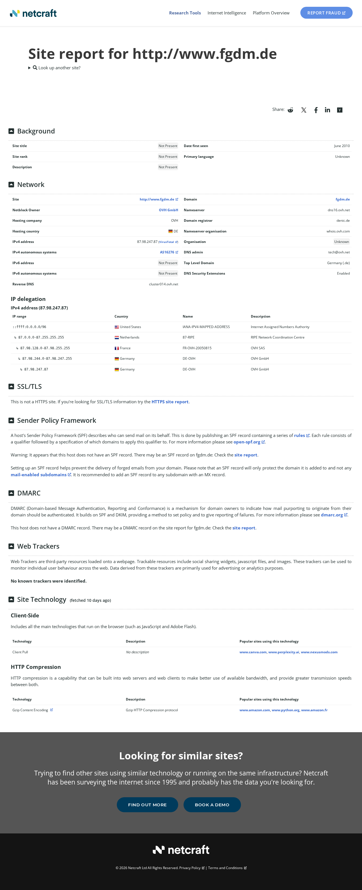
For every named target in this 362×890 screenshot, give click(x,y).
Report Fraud (324, 13)
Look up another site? (58, 67)
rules (299, 435)
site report (245, 455)
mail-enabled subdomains (38, 474)
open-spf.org (247, 442)
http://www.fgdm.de (157, 199)
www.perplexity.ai (283, 652)
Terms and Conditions (225, 867)
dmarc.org (332, 515)
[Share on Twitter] (303, 109)
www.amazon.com (255, 710)
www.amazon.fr (314, 710)
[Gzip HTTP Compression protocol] (51, 710)
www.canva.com (253, 652)
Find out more (147, 804)
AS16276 (167, 252)
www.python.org (285, 710)
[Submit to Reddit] (290, 109)
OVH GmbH (168, 210)
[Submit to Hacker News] (339, 109)
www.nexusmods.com (319, 652)
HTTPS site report (170, 401)
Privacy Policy (190, 867)
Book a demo (212, 804)
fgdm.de (343, 199)
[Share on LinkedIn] (327, 109)
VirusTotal (166, 242)
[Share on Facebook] (316, 109)
